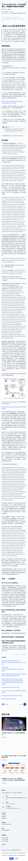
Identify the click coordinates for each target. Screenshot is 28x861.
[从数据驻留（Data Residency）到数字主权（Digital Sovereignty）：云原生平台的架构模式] (14, 770)
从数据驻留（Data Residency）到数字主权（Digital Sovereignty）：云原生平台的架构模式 (13, 779)
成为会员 (4, 816)
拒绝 (16, 858)
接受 (11, 858)
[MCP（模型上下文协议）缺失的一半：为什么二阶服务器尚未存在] (14, 747)
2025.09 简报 (5, 841)
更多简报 (4, 844)
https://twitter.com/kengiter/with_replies (12, 695)
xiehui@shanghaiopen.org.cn (13, 808)
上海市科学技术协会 (6, 824)
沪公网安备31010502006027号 (9, 853)
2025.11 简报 (5, 837)
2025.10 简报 (5, 839)
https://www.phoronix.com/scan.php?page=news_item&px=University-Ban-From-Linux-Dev (14, 662)
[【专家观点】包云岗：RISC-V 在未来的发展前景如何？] (14, 724)
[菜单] (25, 2)
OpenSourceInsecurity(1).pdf (9, 698)
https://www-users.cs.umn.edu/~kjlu (11, 687)
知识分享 (9, 9)
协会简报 (4, 818)
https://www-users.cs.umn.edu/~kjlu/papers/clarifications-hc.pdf (13, 668)
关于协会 (4, 814)
